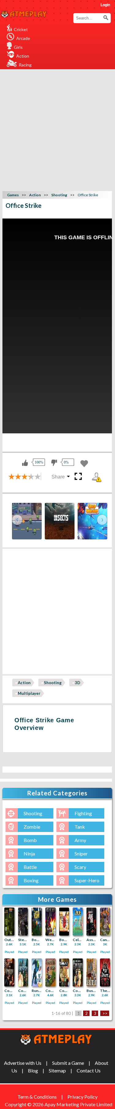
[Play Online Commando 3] (9, 972)
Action (22, 56)
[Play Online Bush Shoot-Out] (91, 972)
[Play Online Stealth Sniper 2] (23, 922)
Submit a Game (68, 1063)
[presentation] (17, 519)
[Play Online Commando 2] (23, 972)
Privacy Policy (82, 1097)
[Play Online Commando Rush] (64, 972)
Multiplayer (29, 693)
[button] (106, 17)
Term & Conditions (37, 1097)
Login (105, 5)
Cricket (21, 29)
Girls (18, 47)
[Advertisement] (57, 129)
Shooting (53, 682)
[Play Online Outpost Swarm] (9, 922)
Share (58, 476)
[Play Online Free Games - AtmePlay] (24, 14)
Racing (25, 64)
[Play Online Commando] (78, 972)
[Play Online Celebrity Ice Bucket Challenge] (78, 922)
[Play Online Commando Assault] (50, 972)
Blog (33, 1070)
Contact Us (89, 1070)
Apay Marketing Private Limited (79, 1104)
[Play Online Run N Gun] (37, 972)
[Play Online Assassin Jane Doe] (91, 922)
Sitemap (57, 1070)
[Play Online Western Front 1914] (50, 922)
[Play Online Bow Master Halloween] (37, 922)
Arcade (23, 38)
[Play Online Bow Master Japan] (64, 922)
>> (104, 1013)
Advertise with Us (22, 1063)
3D (77, 682)
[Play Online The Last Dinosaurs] (105, 972)
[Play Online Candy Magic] (105, 922)
